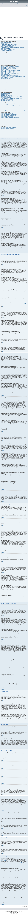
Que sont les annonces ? (5, 86)
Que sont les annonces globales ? (6, 85)
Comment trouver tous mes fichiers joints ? (7, 128)
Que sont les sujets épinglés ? (5, 87)
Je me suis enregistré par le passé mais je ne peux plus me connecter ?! (12, 47)
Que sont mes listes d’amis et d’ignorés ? (7, 109)
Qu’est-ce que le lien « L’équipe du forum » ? (8, 100)
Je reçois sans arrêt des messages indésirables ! (8, 104)
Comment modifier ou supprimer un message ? (8, 67)
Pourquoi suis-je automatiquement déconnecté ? (8, 49)
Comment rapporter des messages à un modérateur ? (9, 75)
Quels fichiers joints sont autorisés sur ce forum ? (8, 127)
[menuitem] (3, 4)
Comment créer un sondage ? (5, 69)
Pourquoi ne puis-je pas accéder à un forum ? (8, 72)
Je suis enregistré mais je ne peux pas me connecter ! (9, 45)
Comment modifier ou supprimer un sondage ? (8, 71)
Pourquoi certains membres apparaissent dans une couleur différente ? (12, 98)
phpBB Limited (3, 860)
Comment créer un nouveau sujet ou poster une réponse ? (10, 66)
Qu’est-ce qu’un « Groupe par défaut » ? (7, 99)
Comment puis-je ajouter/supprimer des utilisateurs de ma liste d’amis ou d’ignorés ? (14, 110)
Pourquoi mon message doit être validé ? (7, 77)
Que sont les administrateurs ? (5, 93)
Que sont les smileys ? (4, 83)
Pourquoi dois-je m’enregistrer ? (6, 42)
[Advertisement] (14, 22)
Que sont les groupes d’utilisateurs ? (6, 95)
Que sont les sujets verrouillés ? (6, 88)
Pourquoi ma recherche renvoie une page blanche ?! (9, 115)
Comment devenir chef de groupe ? (6, 97)
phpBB (25, 303)
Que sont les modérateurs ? (5, 94)
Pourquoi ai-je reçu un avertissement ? (7, 74)
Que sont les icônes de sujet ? (5, 89)
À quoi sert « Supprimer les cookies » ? (7, 50)
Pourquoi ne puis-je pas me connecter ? (7, 46)
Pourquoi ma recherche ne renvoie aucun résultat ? (9, 114)
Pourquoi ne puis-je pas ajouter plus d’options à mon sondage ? (11, 70)
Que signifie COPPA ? (4, 43)
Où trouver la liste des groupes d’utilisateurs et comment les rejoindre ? (12, 96)
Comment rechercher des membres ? (7, 116)
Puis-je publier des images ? (5, 84)
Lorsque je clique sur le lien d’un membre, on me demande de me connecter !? (12, 62)
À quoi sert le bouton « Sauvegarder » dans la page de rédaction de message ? (13, 76)
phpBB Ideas (3, 871)
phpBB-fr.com (16, 912)
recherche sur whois (18, 882)
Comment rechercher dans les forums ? (7, 113)
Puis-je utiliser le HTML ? (4, 82)
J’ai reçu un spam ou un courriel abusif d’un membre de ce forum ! (11, 105)
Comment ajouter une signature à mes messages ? (9, 68)
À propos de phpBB (19, 862)
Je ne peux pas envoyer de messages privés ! (8, 103)
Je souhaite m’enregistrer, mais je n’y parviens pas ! (9, 44)
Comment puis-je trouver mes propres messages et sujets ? (10, 117)
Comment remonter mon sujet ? (6, 78)
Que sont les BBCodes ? (4, 81)
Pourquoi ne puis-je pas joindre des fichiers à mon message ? (10, 73)
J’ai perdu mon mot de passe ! (5, 48)
